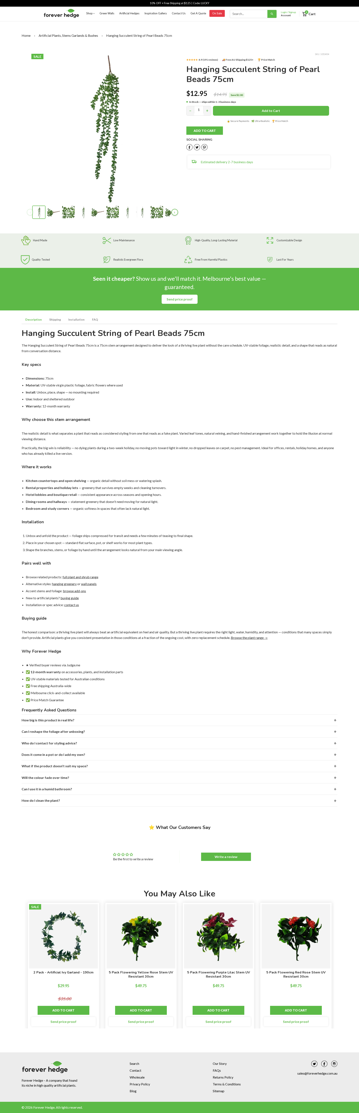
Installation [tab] (76, 319)
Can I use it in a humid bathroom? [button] (47, 789)
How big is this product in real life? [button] (48, 720)
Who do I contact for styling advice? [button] (49, 743)
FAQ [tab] (95, 319)
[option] (63, 967)
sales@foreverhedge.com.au (317, 1073)
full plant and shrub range (80, 577)
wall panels (89, 584)
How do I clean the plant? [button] (41, 800)
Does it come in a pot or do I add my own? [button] (53, 754)
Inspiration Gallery (155, 13)
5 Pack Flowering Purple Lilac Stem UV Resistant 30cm (218, 974)
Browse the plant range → (249, 638)
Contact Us (179, 13)
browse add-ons (74, 591)
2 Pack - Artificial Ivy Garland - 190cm (63, 972)
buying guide (69, 598)
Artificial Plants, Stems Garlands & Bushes (68, 35)
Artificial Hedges (129, 13)
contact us (71, 605)
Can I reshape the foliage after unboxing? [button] (53, 731)
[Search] (272, 14)
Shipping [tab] (55, 319)
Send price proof (180, 299)
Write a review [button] (226, 857)
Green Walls (107, 13)
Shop (90, 13)
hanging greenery (64, 584)
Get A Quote (198, 13)
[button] (209, 130)
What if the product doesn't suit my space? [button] (55, 766)
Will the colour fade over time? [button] (45, 778)
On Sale (217, 13)
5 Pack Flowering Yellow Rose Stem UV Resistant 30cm (141, 974)
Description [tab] (33, 319)
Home (26, 35)
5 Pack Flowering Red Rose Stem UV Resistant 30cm (296, 974)
